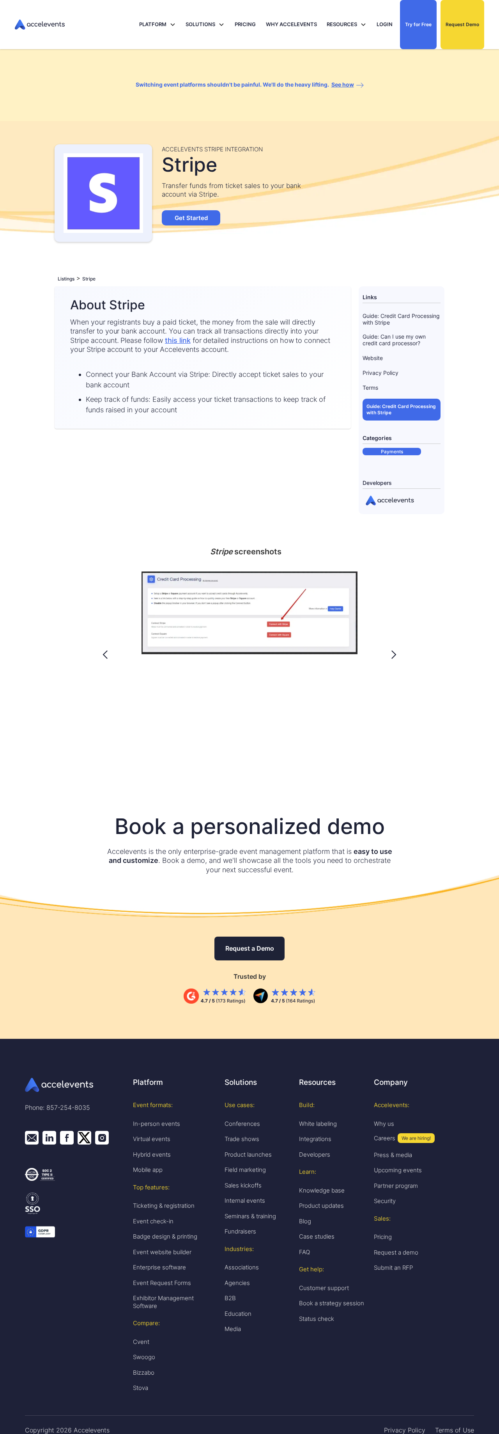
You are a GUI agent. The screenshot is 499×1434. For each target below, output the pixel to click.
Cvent (141, 1341)
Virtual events (151, 1139)
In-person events (156, 1123)
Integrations (315, 1139)
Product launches (248, 1154)
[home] (75, 25)
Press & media (393, 1155)
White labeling (318, 1123)
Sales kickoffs (243, 1185)
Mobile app (148, 1169)
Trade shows (242, 1139)
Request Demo (462, 24)
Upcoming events (398, 1170)
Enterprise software (159, 1267)
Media (233, 1329)
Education (238, 1313)
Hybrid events (152, 1154)
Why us (384, 1123)
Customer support (324, 1288)
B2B (230, 1298)
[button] (157, 24)
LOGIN (385, 24)
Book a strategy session (331, 1303)
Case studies (316, 1236)
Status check (316, 1318)
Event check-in (153, 1221)
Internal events (245, 1200)
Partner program (396, 1185)
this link (178, 340)
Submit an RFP (393, 1267)
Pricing (383, 1237)
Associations (242, 1267)
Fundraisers (240, 1231)
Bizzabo (143, 1372)
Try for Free (418, 24)
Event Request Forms (162, 1283)
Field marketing (245, 1169)
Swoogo (144, 1357)
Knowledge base (322, 1190)
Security (385, 1201)
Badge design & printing (165, 1236)
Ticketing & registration (164, 1205)
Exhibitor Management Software (163, 1302)
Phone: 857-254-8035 (57, 1107)
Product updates (321, 1205)
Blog (305, 1221)
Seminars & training (250, 1216)
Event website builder (162, 1252)
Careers (384, 1138)
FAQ (304, 1252)
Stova (140, 1387)
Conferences (242, 1123)
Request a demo (396, 1252)
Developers (314, 1154)
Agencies (237, 1283)
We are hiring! (416, 1138)
